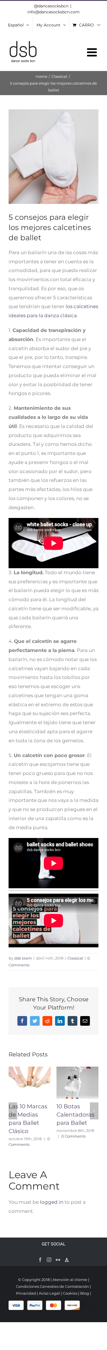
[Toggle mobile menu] (92, 52)
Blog (84, 1293)
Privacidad (26, 1293)
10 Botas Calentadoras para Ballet (75, 1114)
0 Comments (73, 1136)
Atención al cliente (70, 1279)
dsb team (23, 958)
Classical (75, 958)
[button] (13, 1110)
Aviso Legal (49, 1293)
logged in (51, 1202)
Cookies (70, 1293)
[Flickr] (58, 1259)
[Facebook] (40, 1259)
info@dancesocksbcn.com (53, 11)
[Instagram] (49, 1259)
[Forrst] (66, 1259)
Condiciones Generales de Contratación (52, 1286)
